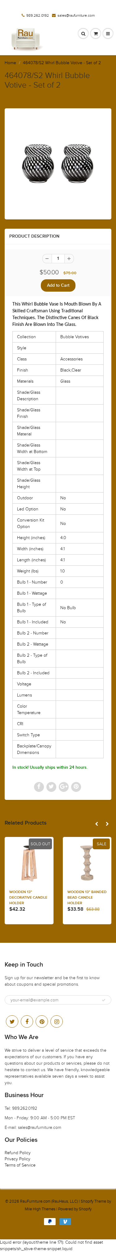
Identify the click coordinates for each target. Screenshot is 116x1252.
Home (10, 62)
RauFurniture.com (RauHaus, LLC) (49, 1201)
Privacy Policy (17, 1159)
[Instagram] (56, 1021)
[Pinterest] (42, 1021)
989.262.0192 (37, 15)
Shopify (87, 1201)
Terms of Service (20, 1165)
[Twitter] (12, 1021)
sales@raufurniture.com (76, 15)
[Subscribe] (103, 1000)
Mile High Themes (40, 1209)
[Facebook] (27, 1021)
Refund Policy (18, 1152)
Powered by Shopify (75, 1209)
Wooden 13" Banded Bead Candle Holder (87, 897)
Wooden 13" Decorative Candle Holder (28, 897)
